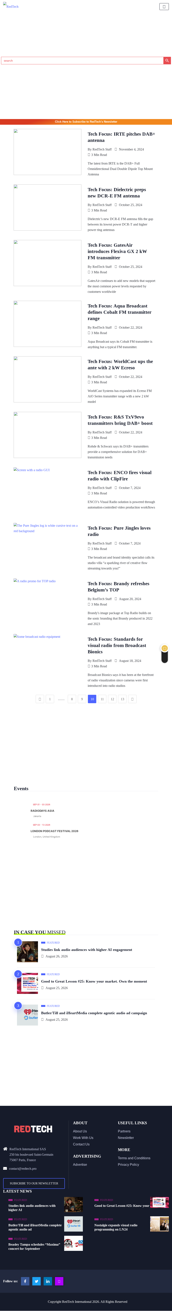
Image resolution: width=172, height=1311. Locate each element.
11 (102, 699)
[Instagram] (59, 1281)
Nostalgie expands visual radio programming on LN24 (115, 1227)
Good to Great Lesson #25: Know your (121, 1205)
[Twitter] (36, 1281)
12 (112, 699)
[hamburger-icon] (164, 6)
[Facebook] (25, 1281)
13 (122, 699)
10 (92, 699)
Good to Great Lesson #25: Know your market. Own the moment (94, 981)
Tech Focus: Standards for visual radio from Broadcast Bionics (117, 645)
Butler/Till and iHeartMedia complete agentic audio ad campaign (94, 1013)
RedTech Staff (102, 149)
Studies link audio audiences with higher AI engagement (86, 950)
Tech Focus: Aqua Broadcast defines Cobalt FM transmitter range (119, 312)
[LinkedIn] (48, 1281)
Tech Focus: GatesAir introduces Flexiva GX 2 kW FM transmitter (117, 251)
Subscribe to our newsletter (34, 1183)
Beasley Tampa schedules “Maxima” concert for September (34, 1246)
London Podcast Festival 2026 (54, 831)
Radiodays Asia (42, 810)
